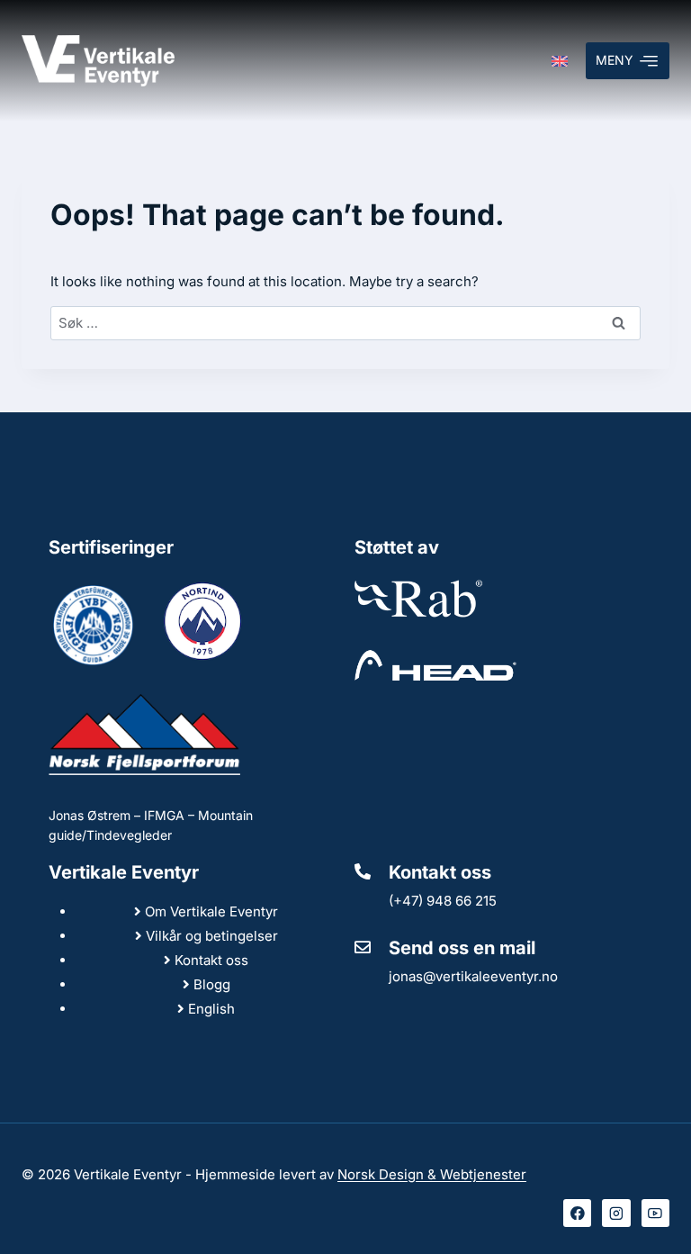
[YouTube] (656, 1213)
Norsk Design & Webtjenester (431, 1174)
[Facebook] (577, 1213)
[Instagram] (616, 1213)
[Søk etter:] (345, 322)
